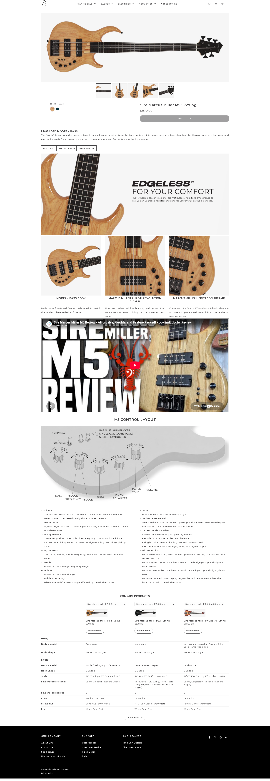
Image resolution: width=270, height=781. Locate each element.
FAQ (84, 756)
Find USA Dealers (132, 743)
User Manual (89, 743)
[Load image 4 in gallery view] (150, 90)
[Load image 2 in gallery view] (119, 90)
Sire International (132, 747)
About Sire (47, 743)
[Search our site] (209, 4)
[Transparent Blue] (57, 109)
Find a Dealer (86, 148)
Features (49, 148)
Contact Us (47, 747)
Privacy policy (47, 773)
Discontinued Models (53, 756)
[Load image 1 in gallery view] (103, 90)
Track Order (88, 752)
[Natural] (52, 109)
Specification (66, 148)
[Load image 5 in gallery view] (166, 90)
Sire (50, 769)
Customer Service (91, 747)
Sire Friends (48, 752)
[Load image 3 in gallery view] (135, 90)
